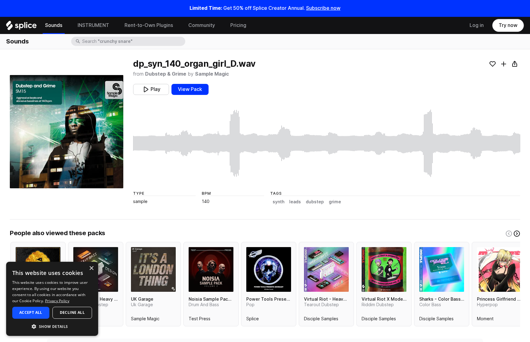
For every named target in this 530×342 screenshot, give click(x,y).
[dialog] (52, 299)
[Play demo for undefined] (66, 132)
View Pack (190, 89)
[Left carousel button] (509, 234)
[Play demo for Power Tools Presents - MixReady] (269, 269)
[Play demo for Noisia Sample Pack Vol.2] (211, 269)
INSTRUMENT (93, 25)
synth (278, 201)
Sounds (53, 25)
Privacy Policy (57, 300)
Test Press (199, 320)
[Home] (21, 27)
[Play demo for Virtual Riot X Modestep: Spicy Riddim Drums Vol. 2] (384, 269)
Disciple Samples (321, 320)
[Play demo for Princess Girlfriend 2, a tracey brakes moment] (499, 269)
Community (201, 25)
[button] (52, 326)
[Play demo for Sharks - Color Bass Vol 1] (442, 269)
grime (335, 201)
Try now (508, 25)
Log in (477, 25)
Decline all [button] (72, 312)
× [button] (91, 268)
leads (295, 201)
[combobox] (133, 41)
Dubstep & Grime (165, 74)
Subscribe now (323, 8)
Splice (252, 320)
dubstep (315, 201)
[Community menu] (219, 25)
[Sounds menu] (67, 25)
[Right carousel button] (517, 234)
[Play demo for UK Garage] (153, 269)
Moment (485, 320)
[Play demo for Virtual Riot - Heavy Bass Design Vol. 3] (326, 269)
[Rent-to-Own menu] (177, 25)
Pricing (238, 25)
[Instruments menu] (114, 25)
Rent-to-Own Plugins (149, 25)
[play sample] (326, 143)
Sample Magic (212, 74)
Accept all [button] (30, 312)
